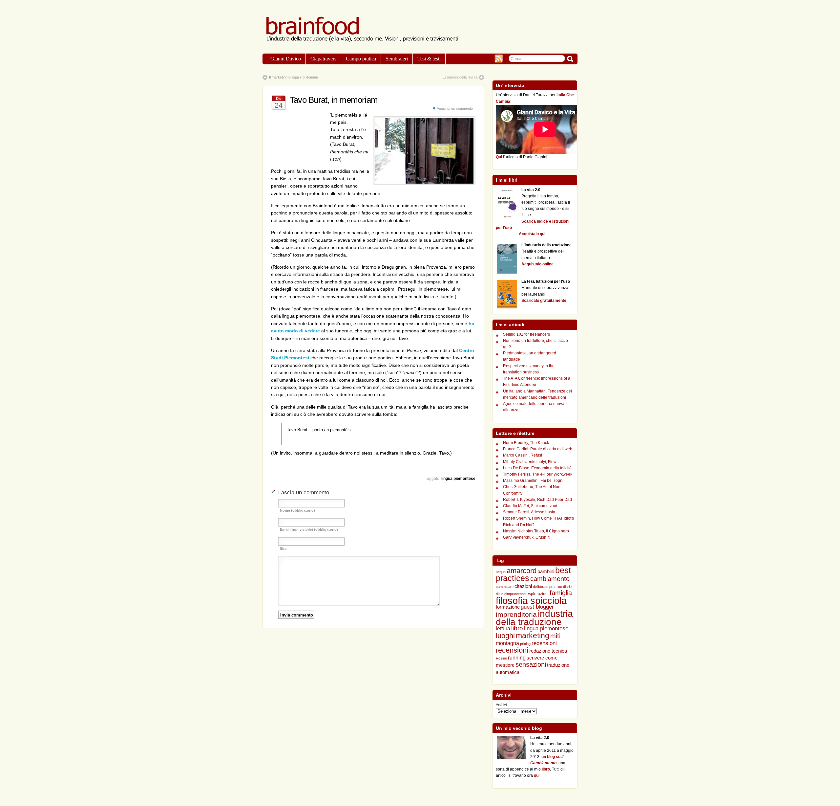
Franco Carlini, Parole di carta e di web (537, 449)
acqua (501, 572)
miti (555, 635)
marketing (532, 635)
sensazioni (530, 664)
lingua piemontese (458, 478)
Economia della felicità (460, 77)
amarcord (521, 571)
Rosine (501, 658)
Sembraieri (397, 58)
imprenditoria (516, 614)
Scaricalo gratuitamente (543, 300)
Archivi (501, 704)
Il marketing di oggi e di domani (293, 77)
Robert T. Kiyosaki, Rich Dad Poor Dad (537, 499)
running (517, 657)
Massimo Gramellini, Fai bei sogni (533, 480)
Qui (499, 157)
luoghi (505, 636)
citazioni (523, 586)
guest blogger (537, 606)
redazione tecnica (548, 651)
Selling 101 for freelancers (526, 334)
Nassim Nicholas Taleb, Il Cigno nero (536, 531)
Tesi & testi (429, 58)
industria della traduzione (534, 618)
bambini (545, 571)
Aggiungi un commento (455, 108)
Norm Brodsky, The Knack (526, 442)
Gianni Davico (285, 58)
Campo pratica (361, 58)
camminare (505, 587)
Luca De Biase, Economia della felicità (537, 468)
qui (536, 775)
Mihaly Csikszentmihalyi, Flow (529, 461)
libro (517, 628)
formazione (508, 607)
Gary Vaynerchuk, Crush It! (526, 537)
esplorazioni (538, 594)
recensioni (544, 643)
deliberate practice (547, 587)
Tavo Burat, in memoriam (334, 100)
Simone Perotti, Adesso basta (529, 512)
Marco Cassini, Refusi (522, 455)
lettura (503, 628)
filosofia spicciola (531, 600)
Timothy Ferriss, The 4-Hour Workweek (537, 474)
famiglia (561, 592)
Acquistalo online (537, 264)
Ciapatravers (323, 58)
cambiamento (550, 578)
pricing (525, 644)
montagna (507, 643)
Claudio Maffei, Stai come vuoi (530, 506)
